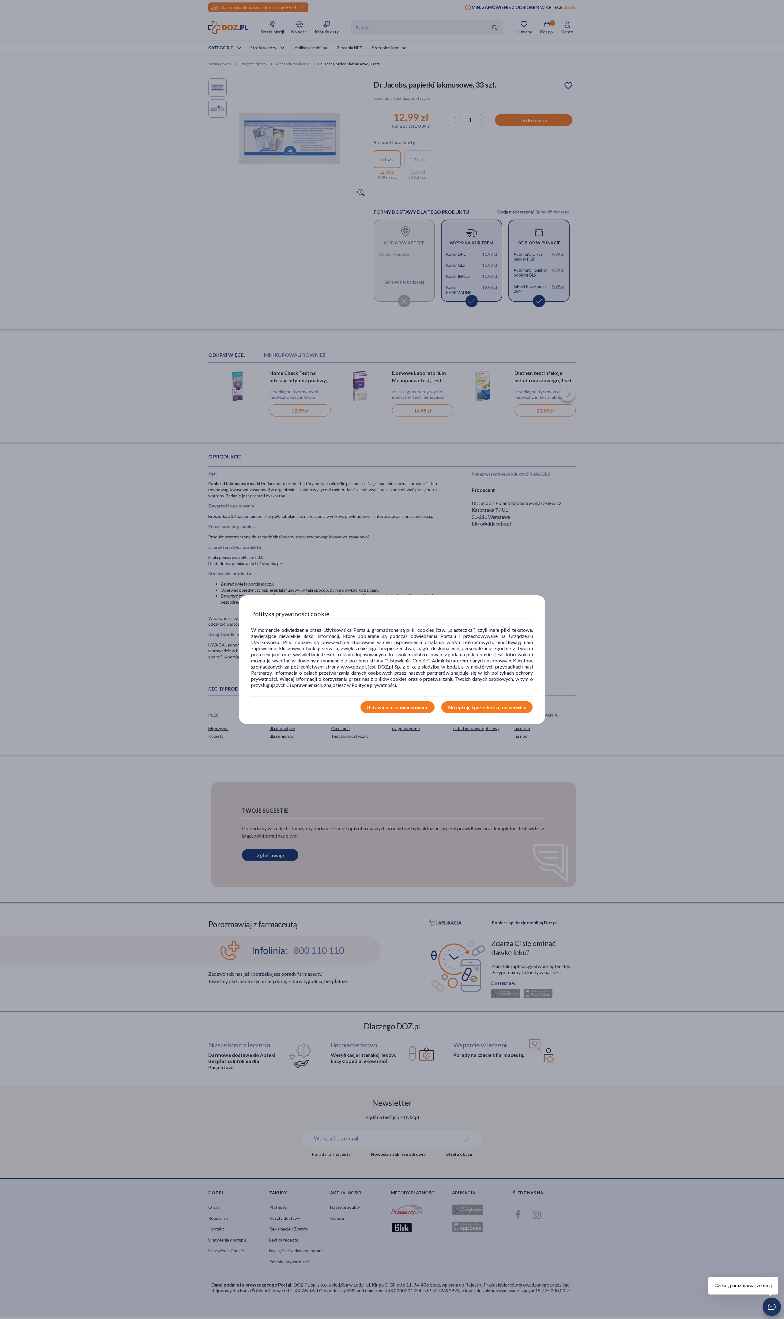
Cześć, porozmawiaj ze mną (743, 1285)
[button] (772, 1307)
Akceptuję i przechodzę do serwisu (486, 707)
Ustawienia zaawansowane (397, 707)
